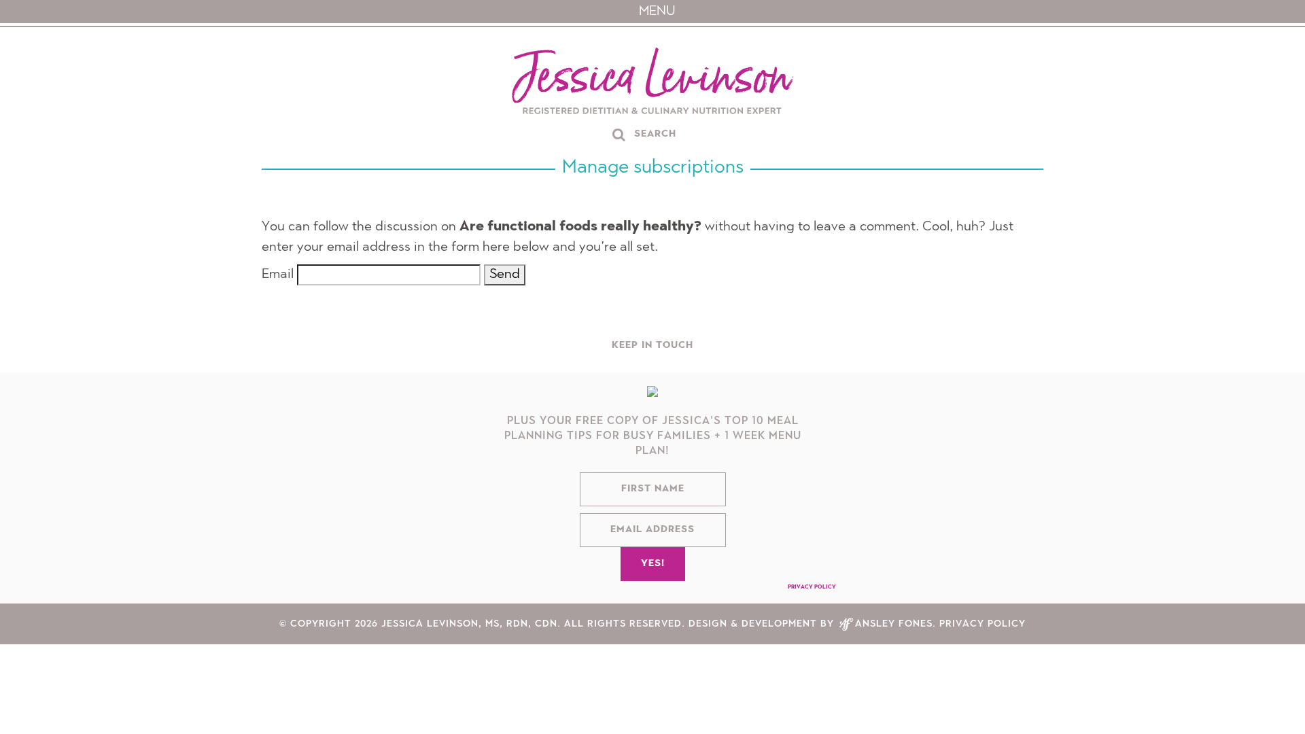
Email (278, 274)
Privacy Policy (812, 594)
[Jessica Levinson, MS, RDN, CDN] (652, 83)
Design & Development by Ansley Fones (811, 630)
